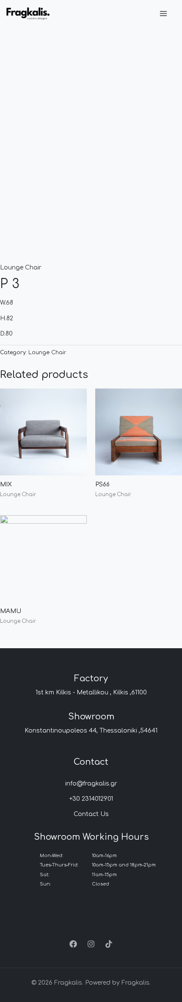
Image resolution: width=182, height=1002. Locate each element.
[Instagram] (91, 944)
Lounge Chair (20, 267)
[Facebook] (73, 944)
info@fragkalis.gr (91, 783)
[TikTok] (109, 944)
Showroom (91, 717)
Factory (91, 678)
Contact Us (91, 814)
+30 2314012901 (91, 799)
